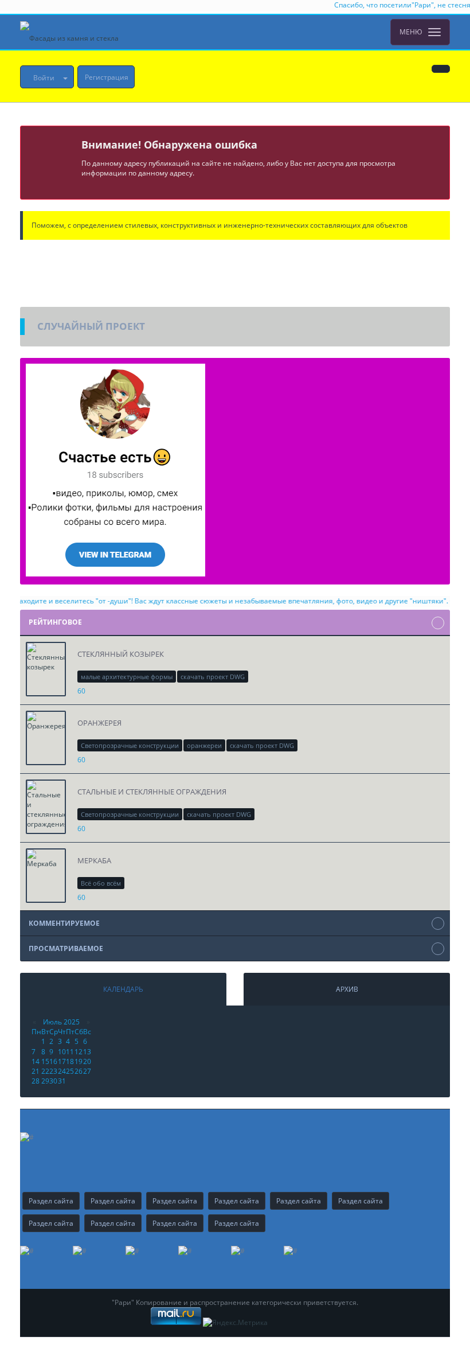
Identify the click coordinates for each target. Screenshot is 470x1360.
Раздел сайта (51, 1201)
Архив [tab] (347, 989)
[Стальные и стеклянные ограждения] (46, 807)
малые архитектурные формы (127, 676)
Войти (43, 78)
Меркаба (94, 860)
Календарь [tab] (123, 989)
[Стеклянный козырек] (46, 669)
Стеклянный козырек (120, 654)
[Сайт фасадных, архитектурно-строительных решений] (69, 32)
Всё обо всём (101, 883)
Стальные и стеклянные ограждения (151, 791)
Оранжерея (99, 723)
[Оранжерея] (46, 738)
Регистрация (106, 77)
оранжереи (204, 745)
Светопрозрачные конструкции (130, 745)
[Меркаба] (46, 875)
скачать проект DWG (213, 676)
